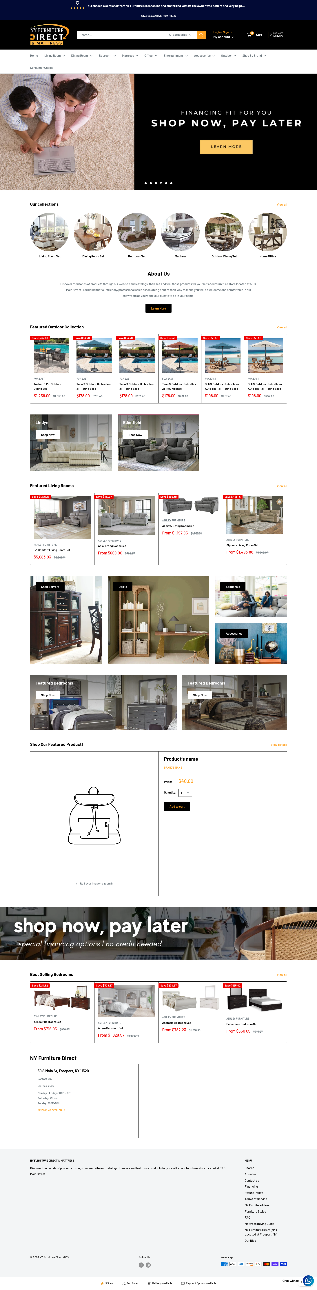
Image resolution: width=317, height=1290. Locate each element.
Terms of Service (256, 1199)
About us (250, 1174)
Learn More (158, 308)
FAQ (247, 1217)
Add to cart (177, 806)
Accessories (202, 55)
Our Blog (250, 1240)
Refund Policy (254, 1192)
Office (148, 55)
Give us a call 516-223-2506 (158, 15)
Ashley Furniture (45, 544)
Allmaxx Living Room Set (178, 525)
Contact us (252, 1180)
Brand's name (173, 767)
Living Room (52, 55)
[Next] (287, 232)
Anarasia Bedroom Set (176, 1022)
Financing (251, 1186)
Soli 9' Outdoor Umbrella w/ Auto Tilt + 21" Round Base (222, 386)
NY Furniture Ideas (257, 1205)
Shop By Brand (252, 55)
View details (279, 744)
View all (282, 204)
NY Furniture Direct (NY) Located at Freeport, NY (261, 1232)
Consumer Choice (41, 67)
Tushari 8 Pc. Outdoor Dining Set (47, 386)
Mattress (128, 55)
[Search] (201, 35)
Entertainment (174, 55)
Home (34, 55)
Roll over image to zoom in (96, 883)
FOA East (39, 378)
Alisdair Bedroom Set (47, 1021)
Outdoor (226, 55)
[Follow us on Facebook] (141, 1264)
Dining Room (79, 55)
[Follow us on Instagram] (148, 1264)
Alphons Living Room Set (242, 545)
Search (249, 1168)
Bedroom (105, 55)
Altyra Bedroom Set (110, 1028)
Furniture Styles (255, 1211)
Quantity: (170, 792)
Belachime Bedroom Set (242, 1024)
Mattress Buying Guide (259, 1223)
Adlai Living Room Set (112, 545)
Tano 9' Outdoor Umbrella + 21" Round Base (93, 386)
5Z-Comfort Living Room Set (52, 550)
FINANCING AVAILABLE (51, 1110)
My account (222, 37)
